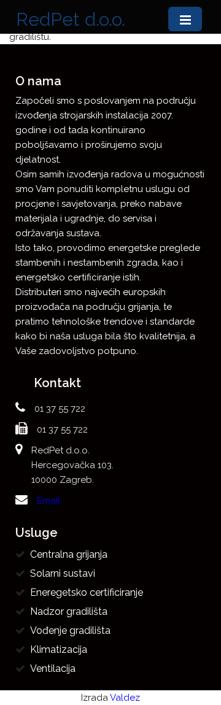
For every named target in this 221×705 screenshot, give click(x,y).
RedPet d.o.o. (70, 19)
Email (48, 500)
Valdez (125, 697)
